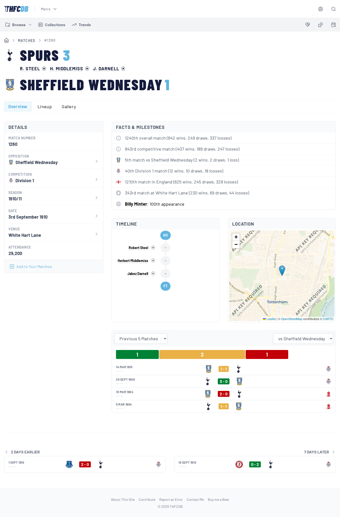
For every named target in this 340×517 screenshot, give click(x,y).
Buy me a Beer (218, 499)
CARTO (328, 319)
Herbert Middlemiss (133, 260)
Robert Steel (138, 248)
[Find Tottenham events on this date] (333, 24)
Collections (55, 24)
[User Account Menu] (320, 8)
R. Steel (30, 68)
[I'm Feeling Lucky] (320, 24)
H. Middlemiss (66, 68)
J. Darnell (106, 68)
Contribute (147, 499)
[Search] (333, 8)
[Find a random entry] (320, 24)
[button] (282, 270)
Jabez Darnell (137, 273)
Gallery (69, 106)
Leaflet (271, 319)
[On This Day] (333, 25)
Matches (26, 40)
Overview (17, 106)
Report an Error (171, 499)
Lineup (45, 106)
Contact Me (195, 499)
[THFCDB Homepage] (16, 9)
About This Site (123, 499)
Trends (85, 24)
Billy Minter (136, 204)
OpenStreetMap (291, 319)
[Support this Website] (307, 24)
